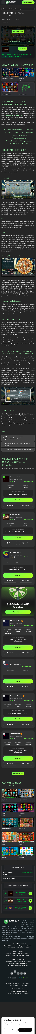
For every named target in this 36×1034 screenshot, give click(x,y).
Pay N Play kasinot (24, 954)
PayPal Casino (10, 956)
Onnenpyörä (29, 133)
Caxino (8, 948)
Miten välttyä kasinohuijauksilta (18, 965)
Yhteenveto (16, 144)
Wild (9, 133)
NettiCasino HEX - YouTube (24, 973)
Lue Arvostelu (28, 481)
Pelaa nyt (23, 49)
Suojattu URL (23, 52)
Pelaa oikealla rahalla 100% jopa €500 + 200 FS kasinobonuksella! (16, 55)
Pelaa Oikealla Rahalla (9, 77)
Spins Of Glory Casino (11, 946)
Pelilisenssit (9, 961)
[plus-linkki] (8, 977)
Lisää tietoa (10, 1030)
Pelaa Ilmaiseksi (18, 37)
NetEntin (19, 115)
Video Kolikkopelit (27, 873)
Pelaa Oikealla (18, 31)
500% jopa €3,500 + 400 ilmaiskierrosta (17, 752)
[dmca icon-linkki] (14, 977)
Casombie (27, 948)
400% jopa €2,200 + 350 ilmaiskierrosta (17, 641)
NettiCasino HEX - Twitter (21, 973)
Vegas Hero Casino (25, 946)
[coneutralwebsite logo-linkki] (25, 977)
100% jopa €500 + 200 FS (18, 494)
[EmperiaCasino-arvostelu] (15, 557)
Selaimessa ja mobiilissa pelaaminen (20, 141)
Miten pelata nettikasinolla (18, 963)
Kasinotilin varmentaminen (22, 961)
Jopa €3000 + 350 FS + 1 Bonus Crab (18, 532)
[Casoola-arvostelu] (15, 482)
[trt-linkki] (15, 971)
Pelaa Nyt (18, 500)
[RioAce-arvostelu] (15, 625)
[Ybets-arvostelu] (15, 738)
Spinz (13, 948)
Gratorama (19, 948)
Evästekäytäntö (14, 994)
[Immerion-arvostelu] (15, 700)
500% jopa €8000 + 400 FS (17, 713)
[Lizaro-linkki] (6, 519)
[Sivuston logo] (13, 2)
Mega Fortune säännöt (14, 130)
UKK (26, 144)
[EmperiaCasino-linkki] (6, 557)
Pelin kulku (29, 130)
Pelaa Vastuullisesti (18, 991)
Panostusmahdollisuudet (20, 135)
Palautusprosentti (20, 138)
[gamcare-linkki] (10, 977)
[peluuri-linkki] (19, 977)
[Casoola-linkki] (5, 49)
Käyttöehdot (17, 989)
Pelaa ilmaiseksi (9, 72)
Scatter (17, 133)
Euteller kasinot (11, 954)
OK (25, 1030)
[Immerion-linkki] (6, 700)
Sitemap (25, 983)
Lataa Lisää (16, 773)
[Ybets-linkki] (6, 738)
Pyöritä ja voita (18, 612)
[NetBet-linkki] (6, 667)
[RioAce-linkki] (6, 625)
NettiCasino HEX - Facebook (11, 973)
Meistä (24, 986)
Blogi (26, 994)
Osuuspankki (20, 956)
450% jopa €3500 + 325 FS (17, 570)
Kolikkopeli (9, 115)
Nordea (27, 956)
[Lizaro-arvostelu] (15, 519)
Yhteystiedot (13, 986)
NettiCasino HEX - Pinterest (18, 973)
